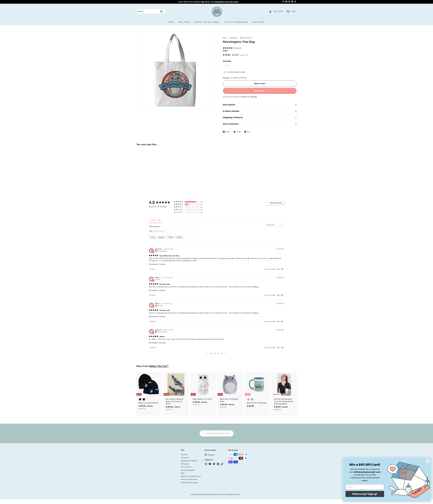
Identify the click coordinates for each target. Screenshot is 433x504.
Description (229, 104)
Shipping (226, 78)
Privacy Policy (186, 467)
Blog (182, 473)
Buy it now (260, 91)
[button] (279, 269)
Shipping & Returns (233, 117)
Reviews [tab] (153, 220)
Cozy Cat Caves (244, 2)
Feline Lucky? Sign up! (364, 494)
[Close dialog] (428, 461)
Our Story (258, 22)
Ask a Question (231, 124)
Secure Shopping (187, 470)
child (170, 237)
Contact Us (185, 458)
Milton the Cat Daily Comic (191, 476)
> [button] (225, 353)
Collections (233, 38)
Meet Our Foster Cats (189, 479)
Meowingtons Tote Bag (157, 264)
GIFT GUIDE (184, 22)
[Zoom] (176, 70)
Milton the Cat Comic (207, 22)
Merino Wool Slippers (216, 2)
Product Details (231, 111)
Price (225, 50)
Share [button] (154, 269)
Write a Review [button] (276, 203)
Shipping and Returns (189, 461)
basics (161, 237)
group (179, 237)
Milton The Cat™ (245, 38)
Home (225, 38)
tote (153, 237)
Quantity (227, 61)
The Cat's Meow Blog (236, 22)
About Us (184, 454)
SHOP (171, 22)
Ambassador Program (189, 482)
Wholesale (185, 464)
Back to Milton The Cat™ (218, 433)
